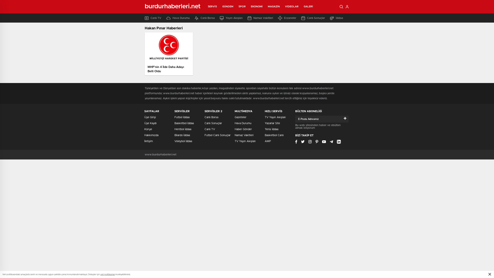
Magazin (274, 6)
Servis (212, 6)
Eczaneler (290, 18)
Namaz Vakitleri (263, 18)
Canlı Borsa (207, 18)
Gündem (227, 6)
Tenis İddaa (271, 129)
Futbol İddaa (181, 117)
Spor (242, 6)
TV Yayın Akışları (245, 141)
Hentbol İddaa (182, 129)
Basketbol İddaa (184, 123)
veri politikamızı (107, 274)
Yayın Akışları (234, 18)
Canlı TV (156, 18)
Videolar (292, 6)
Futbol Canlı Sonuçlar (218, 135)
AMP (268, 141)
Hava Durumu (181, 18)
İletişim (148, 141)
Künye (148, 129)
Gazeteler (240, 117)
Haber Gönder (243, 129)
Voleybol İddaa (183, 141)
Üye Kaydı (150, 123)
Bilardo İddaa (182, 135)
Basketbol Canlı (274, 135)
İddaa (339, 18)
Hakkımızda (151, 135)
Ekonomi (257, 6)
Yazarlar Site (272, 123)
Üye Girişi (150, 117)
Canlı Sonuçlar (316, 18)
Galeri (308, 6)
